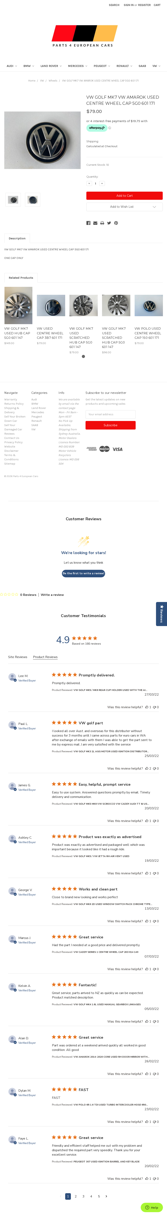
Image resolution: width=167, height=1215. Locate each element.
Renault (123, 66)
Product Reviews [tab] (45, 657)
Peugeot (100, 66)
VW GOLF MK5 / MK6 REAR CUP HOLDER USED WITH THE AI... (110, 690)
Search (114, 5)
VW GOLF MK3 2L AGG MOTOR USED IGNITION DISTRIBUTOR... (111, 751)
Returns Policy (14, 403)
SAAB (142, 66)
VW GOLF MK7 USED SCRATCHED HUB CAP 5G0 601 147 (81, 338)
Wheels (53, 80)
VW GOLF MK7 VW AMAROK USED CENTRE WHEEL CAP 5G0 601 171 (100, 80)
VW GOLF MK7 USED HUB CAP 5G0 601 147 (17, 333)
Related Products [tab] (21, 277)
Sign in (129, 5)
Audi (10, 66)
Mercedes (76, 66)
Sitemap (9, 463)
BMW (27, 66)
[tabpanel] (18, 316)
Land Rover (50, 66)
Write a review (52, 595)
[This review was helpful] (146, 707)
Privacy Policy (13, 442)
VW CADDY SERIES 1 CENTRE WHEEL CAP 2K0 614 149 (106, 952)
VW (155, 66)
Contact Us (11, 438)
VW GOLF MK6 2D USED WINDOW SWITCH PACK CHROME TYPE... (113, 904)
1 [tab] (83, 356)
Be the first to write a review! (83, 573)
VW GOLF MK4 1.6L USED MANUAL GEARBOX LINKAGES (107, 1004)
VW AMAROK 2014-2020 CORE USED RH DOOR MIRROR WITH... (111, 1056)
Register (144, 5)
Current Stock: (97, 164)
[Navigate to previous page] (60, 1196)
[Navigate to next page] (106, 1196)
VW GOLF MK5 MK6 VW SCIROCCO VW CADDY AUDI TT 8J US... (111, 803)
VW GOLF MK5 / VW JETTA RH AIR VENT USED (101, 856)
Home (31, 80)
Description (17, 238)
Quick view (18, 302)
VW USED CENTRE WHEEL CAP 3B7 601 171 (50, 333)
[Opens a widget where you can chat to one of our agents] (152, 1208)
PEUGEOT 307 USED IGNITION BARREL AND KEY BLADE (107, 1161)
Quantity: (92, 176)
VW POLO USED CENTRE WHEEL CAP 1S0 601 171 (148, 333)
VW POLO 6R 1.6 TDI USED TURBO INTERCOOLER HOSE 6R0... (111, 1104)
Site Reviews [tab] (17, 657)
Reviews (9, 433)
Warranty (10, 399)
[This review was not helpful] (154, 707)
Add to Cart (18, 309)
